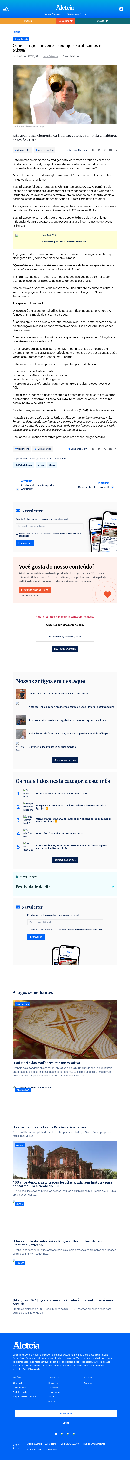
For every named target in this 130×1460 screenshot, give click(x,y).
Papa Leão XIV (23, 1090)
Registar (28, 20)
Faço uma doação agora (33, 589)
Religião (16, 31)
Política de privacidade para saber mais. (85, 929)
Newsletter (53, 1383)
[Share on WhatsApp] (116, 150)
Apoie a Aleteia (34, 1443)
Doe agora (64, 20)
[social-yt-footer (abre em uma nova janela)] (56, 1434)
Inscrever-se (24, 543)
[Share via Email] (110, 150)
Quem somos (51, 1443)
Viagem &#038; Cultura (24, 1396)
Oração (100, 20)
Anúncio (52, 1401)
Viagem (19, 1145)
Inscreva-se (54, 1392)
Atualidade (18, 1383)
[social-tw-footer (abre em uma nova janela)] (68, 1434)
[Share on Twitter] (104, 150)
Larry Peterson (50, 56)
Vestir (51, 1396)
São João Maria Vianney (76, 14)
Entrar (66, 1422)
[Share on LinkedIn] (99, 150)
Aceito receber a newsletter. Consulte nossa (50, 534)
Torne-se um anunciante (93, 1443)
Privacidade (51, 1449)
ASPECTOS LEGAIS (69, 1443)
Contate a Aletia (35, 1449)
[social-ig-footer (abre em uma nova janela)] (74, 1434)
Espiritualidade (20, 1392)
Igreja (41, 465)
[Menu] (22, 9)
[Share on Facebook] (93, 150)
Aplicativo (53, 1387)
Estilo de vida (19, 1387)
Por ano (88, 1383)
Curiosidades (22, 1004)
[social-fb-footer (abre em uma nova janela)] (62, 1434)
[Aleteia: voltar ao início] (65, 7)
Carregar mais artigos (65, 759)
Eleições (20, 1263)
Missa (52, 465)
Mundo (19, 1204)
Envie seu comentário (65, 648)
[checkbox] (17, 534)
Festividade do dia (33, 886)
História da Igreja (23, 465)
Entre (78, 636)
